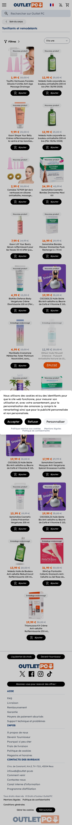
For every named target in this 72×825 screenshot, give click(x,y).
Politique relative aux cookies (26, 429)
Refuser (33, 421)
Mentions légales (52, 429)
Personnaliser (55, 421)
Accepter (13, 421)
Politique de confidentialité (36, 431)
